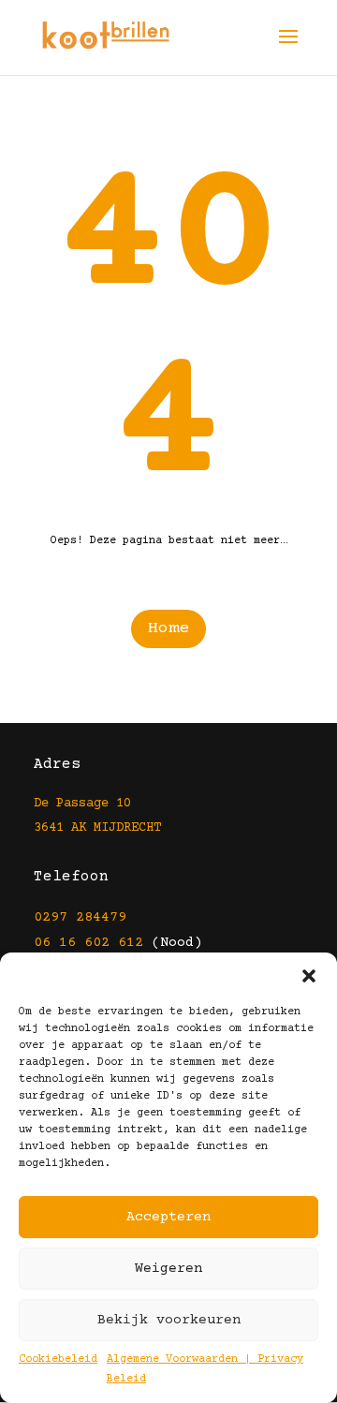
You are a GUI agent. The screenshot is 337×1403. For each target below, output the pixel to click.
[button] (309, 976)
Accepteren (168, 1217)
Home (168, 628)
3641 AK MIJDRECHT (97, 827)
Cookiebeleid (58, 1359)
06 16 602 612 (88, 943)
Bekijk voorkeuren (169, 1320)
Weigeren (168, 1269)
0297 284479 (80, 917)
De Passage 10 (82, 803)
